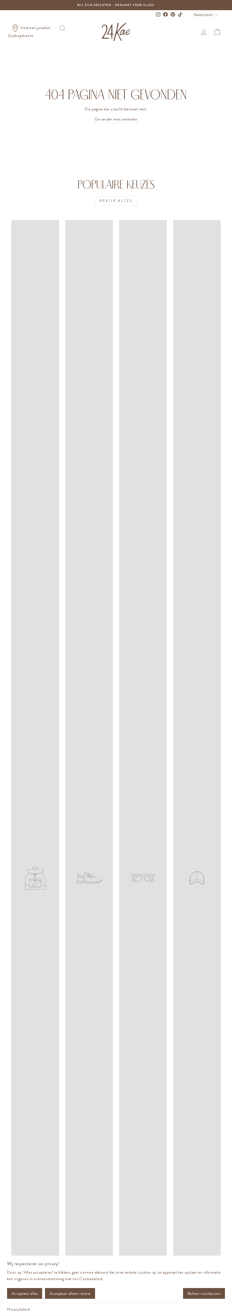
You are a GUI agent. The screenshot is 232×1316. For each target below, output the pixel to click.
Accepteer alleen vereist (70, 1293)
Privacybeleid (18, 1309)
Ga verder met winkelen (115, 119)
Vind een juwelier (35, 28)
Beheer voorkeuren (204, 1293)
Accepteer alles (25, 1293)
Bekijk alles (116, 200)
